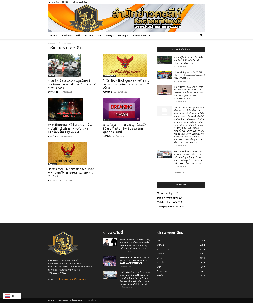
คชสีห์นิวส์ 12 (53, 92)
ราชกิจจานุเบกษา (109, 76)
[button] (201, 35)
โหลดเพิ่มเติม (180, 173)
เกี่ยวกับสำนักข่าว (140, 35)
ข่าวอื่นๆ (122, 35)
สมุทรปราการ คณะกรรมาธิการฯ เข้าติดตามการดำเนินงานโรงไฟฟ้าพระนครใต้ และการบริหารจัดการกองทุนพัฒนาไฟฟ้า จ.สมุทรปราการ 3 (188, 93)
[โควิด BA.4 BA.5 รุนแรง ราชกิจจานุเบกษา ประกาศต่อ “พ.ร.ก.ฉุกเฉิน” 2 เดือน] (126, 65)
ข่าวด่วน (52, 120)
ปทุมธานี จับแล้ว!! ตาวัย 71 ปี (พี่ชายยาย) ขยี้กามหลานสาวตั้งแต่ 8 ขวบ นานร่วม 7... (189, 75)
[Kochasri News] (126, 18)
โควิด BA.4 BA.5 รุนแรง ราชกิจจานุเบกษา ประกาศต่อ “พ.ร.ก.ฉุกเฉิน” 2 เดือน (126, 84)
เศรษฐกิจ (110, 35)
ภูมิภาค (51, 76)
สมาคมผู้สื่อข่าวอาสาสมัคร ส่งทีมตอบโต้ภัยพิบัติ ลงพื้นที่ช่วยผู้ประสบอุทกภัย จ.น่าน (189, 60)
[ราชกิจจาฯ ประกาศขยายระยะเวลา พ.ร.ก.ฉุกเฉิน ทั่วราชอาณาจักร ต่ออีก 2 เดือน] (72, 153)
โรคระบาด (52, 164)
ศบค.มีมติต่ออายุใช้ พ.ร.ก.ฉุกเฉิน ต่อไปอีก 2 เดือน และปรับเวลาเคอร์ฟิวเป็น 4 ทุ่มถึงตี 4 (70, 128)
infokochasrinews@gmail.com (72, 279)
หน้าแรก (54, 35)
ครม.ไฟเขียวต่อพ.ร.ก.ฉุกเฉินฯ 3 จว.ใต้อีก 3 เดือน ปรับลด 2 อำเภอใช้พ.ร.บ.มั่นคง (72, 84)
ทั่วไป (78, 35)
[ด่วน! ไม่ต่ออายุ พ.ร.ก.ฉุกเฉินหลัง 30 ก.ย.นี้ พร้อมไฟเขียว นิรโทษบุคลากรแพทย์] (126, 109)
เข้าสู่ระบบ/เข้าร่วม (80, 2)
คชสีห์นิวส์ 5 (107, 136)
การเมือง (89, 35)
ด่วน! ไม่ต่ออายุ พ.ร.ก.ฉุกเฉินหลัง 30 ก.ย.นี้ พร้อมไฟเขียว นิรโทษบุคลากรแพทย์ (124, 128)
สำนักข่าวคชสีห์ (53, 136)
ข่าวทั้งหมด (67, 35)
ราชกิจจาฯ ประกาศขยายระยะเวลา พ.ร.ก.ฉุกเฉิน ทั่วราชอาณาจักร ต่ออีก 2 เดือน (71, 172)
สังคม (99, 35)
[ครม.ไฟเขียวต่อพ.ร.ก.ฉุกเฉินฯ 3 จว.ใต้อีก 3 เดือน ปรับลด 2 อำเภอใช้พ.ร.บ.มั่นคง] (72, 65)
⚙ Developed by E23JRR (95, 300)
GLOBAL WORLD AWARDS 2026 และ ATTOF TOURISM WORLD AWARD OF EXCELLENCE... (134, 260)
